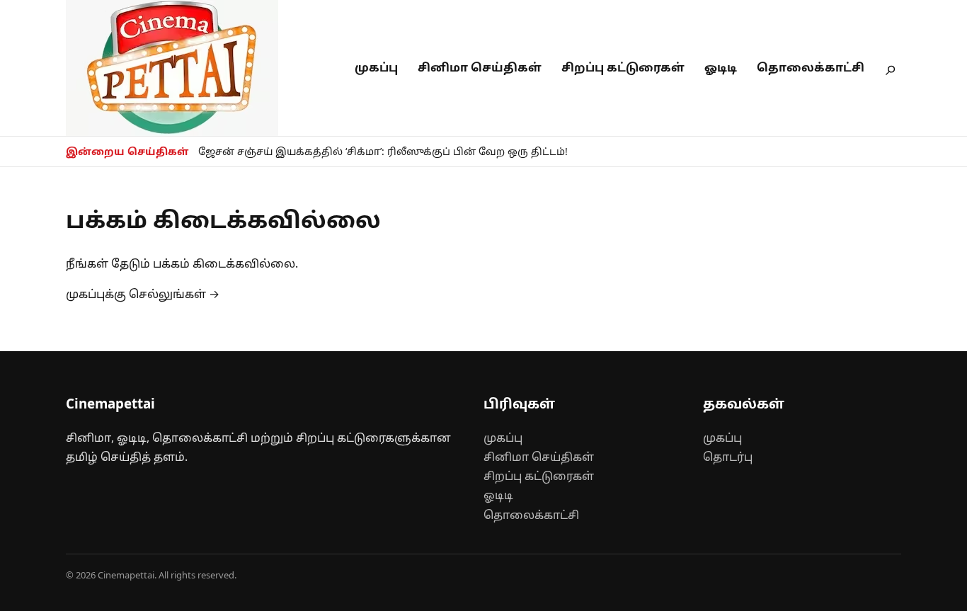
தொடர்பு (728, 456)
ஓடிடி (720, 67)
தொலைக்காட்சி (810, 67)
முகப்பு (376, 67)
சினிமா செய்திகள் (480, 67)
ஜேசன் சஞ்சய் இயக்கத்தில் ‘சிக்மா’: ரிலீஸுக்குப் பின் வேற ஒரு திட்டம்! (383, 151)
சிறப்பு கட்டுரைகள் (623, 67)
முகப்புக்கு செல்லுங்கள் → (142, 294)
